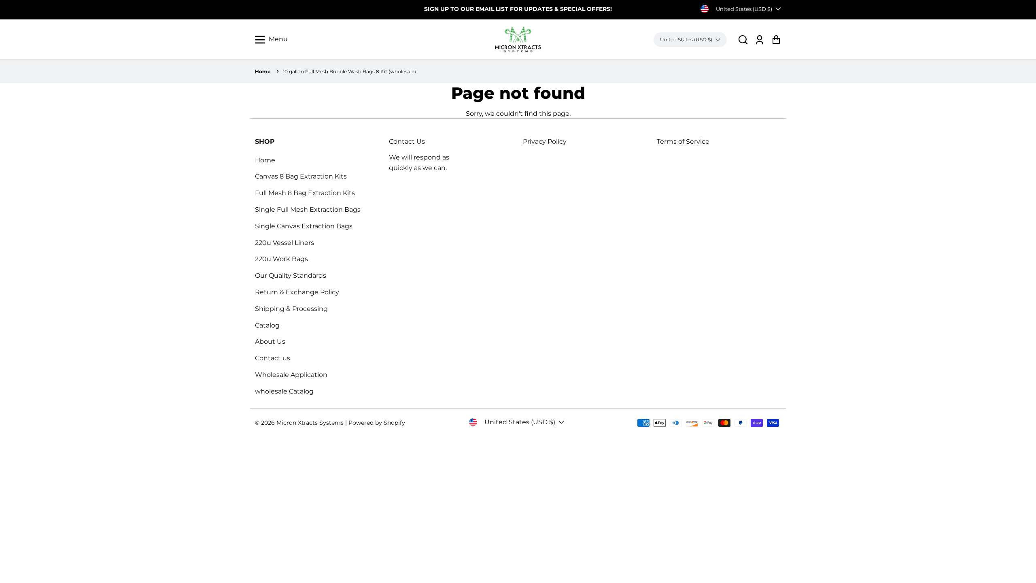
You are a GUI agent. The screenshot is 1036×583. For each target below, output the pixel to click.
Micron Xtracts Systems (310, 422)
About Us (270, 341)
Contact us (272, 358)
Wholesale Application (291, 375)
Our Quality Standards (290, 275)
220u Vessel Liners (284, 243)
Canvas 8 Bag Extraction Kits (301, 176)
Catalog (267, 325)
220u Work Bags (281, 259)
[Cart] (776, 39)
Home (263, 71)
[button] (743, 39)
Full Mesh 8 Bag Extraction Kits (305, 193)
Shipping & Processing (291, 309)
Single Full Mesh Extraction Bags (308, 209)
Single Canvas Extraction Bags (303, 226)
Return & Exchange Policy (297, 292)
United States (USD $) (744, 9)
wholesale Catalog (284, 391)
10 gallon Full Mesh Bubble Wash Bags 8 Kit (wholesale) (349, 71)
